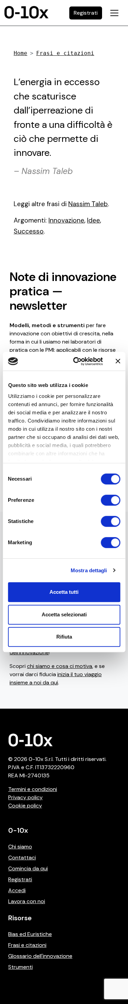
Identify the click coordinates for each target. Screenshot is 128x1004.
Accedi (17, 890)
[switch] (110, 500)
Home (20, 53)
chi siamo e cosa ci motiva (59, 666)
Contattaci (22, 857)
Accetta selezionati (64, 614)
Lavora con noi (26, 901)
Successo (29, 231)
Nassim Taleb (88, 204)
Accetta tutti (64, 592)
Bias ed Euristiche (30, 934)
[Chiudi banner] (117, 361)
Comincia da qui (28, 868)
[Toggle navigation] (114, 13)
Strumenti (20, 966)
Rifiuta (64, 637)
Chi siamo (20, 846)
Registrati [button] (86, 12)
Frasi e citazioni (65, 53)
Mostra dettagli (89, 570)
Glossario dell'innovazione (40, 956)
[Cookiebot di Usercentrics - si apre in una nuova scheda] (76, 361)
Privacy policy (25, 797)
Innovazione (66, 220)
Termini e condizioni (32, 789)
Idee (93, 220)
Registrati (20, 879)
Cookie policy (25, 805)
